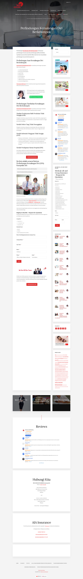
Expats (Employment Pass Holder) (23, 232)
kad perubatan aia (57, 372)
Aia (55, 354)
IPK (62, 371)
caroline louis (60, 122)
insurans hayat (61, 362)
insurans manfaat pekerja (60, 369)
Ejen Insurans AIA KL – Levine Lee (21, 400)
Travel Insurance (58, 194)
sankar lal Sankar (60, 145)
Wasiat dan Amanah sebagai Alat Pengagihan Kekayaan (63, 245)
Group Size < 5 (20, 221)
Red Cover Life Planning (62, 114)
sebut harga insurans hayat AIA (60, 386)
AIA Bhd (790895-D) (41, 531)
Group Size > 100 (20, 224)
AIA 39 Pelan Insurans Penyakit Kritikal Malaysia (41, 400)
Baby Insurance (58, 192)
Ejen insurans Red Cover (21, 83)
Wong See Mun (60, 129)
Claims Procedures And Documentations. (25, 171)
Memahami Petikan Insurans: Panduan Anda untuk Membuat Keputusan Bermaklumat (61, 315)
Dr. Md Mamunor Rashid (61, 153)
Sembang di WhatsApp (37, 97)
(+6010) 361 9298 (43, 484)
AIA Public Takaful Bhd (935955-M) (41, 536)
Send (19, 261)
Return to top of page (41, 570)
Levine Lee (58, 375)
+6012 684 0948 (37, 202)
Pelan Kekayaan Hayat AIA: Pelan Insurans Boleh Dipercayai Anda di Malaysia (61, 283)
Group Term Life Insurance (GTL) (60, 201)
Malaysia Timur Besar (65, 375)
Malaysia (61, 375)
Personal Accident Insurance (59, 193)
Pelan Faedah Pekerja (63, 376)
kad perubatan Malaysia (63, 372)
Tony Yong (59, 138)
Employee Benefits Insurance (60, 198)
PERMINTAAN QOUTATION (32, 157)
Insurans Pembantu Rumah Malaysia (61, 259)
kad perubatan (65, 371)
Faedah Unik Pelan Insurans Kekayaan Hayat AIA (62, 291)
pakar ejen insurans (33, 200)
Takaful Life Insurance (59, 207)
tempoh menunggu (66, 386)
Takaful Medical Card (58, 206)
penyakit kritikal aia (59, 377)
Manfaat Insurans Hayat (58, 376)
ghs (56, 360)
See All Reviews (61, 160)
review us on (28, 435)
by (13, 577)
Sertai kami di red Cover (32, 284)
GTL (58, 360)
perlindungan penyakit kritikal (62, 380)
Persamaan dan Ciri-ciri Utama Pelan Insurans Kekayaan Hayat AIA (62, 307)
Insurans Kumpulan (62, 366)
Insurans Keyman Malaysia (61, 400)
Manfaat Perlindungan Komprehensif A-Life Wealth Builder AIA (63, 299)
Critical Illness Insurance (59, 189)
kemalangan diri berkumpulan (30, 50)
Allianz (61, 358)
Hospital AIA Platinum (61, 360)
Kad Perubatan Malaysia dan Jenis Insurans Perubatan (62, 252)
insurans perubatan (58, 371)
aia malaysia (65, 356)
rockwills (56, 386)
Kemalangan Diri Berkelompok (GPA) (24, 65)
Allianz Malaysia (65, 358)
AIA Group (47, 526)
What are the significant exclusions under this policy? (27, 168)
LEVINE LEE (30, 202)
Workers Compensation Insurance (60, 203)
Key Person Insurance (59, 197)
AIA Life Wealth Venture (60, 356)
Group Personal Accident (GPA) (60, 202)
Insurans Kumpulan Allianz (62, 368)
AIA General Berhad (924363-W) (41, 534)
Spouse (18, 229)
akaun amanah (57, 358)
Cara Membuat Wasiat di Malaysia (62, 237)
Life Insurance (58, 188)
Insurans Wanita (61, 274)
